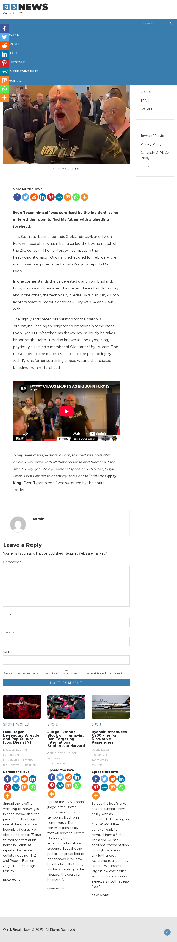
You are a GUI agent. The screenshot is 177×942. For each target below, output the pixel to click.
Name (9, 614)
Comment (12, 562)
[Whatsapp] (76, 197)
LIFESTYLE (16, 62)
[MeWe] (59, 197)
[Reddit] (34, 197)
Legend (28, 760)
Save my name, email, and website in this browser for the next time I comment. (63, 673)
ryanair (97, 765)
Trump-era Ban (57, 763)
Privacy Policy (151, 144)
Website (9, 652)
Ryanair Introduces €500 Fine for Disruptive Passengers (109, 737)
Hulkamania (11, 760)
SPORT (13, 44)
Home (13, 34)
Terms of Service (153, 136)
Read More (11, 879)
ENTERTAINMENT (23, 71)
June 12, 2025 (101, 749)
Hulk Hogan (11, 755)
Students (53, 758)
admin (38, 519)
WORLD (14, 80)
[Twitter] (25, 197)
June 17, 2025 (57, 753)
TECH (12, 53)
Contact (147, 166)
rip (5, 765)
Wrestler (29, 765)
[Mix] (67, 197)
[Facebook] (17, 197)
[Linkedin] (42, 197)
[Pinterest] (51, 197)
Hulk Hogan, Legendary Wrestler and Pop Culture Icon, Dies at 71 (22, 737)
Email (8, 633)
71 (26, 749)
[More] (84, 197)
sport (15, 765)
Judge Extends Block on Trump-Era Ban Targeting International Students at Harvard (66, 739)
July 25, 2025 (13, 749)
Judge (73, 753)
